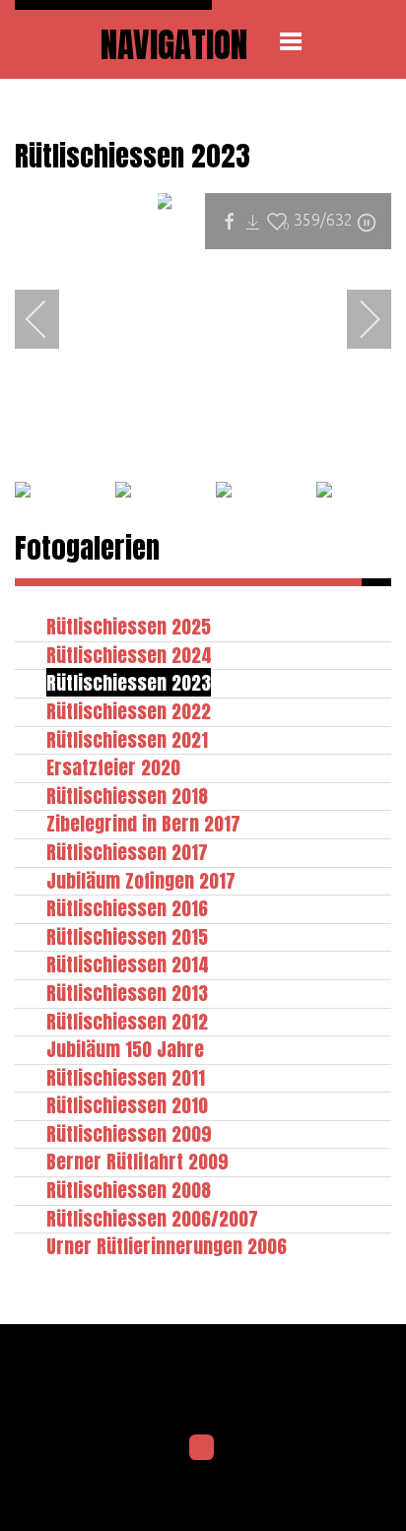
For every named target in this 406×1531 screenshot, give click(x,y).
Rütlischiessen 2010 (127, 1105)
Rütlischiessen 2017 (127, 851)
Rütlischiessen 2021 (127, 739)
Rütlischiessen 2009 (129, 1133)
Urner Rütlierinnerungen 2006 (166, 1245)
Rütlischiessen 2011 (125, 1077)
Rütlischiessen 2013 (127, 992)
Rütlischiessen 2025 (128, 626)
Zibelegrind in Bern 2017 (143, 823)
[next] (356, 319)
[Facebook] (202, 1447)
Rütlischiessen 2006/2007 (152, 1218)
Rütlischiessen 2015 (127, 936)
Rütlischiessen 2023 (128, 682)
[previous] (49, 319)
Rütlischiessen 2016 (127, 908)
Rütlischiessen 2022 (128, 711)
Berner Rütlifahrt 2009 (137, 1161)
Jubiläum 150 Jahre (125, 1048)
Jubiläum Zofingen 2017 (141, 880)
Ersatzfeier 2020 (113, 767)
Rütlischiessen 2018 (127, 795)
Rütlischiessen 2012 (127, 1021)
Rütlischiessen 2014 (127, 964)
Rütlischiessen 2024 (129, 654)
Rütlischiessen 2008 (128, 1189)
